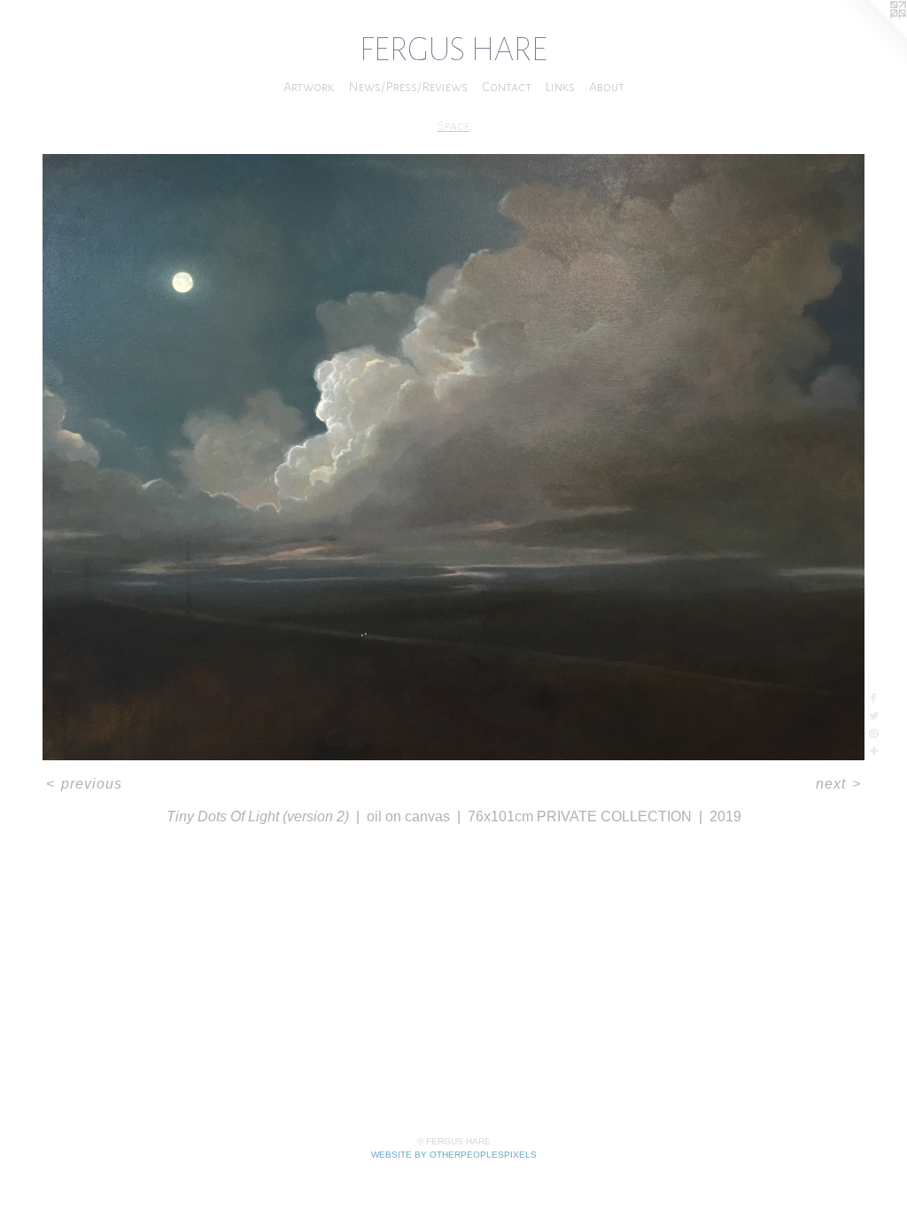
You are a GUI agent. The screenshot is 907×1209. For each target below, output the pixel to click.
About (606, 87)
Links (560, 87)
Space (453, 126)
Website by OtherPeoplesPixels (454, 1154)
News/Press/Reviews (408, 87)
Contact (506, 87)
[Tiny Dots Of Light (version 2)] (453, 457)
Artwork (308, 87)
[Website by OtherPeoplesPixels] (871, 35)
